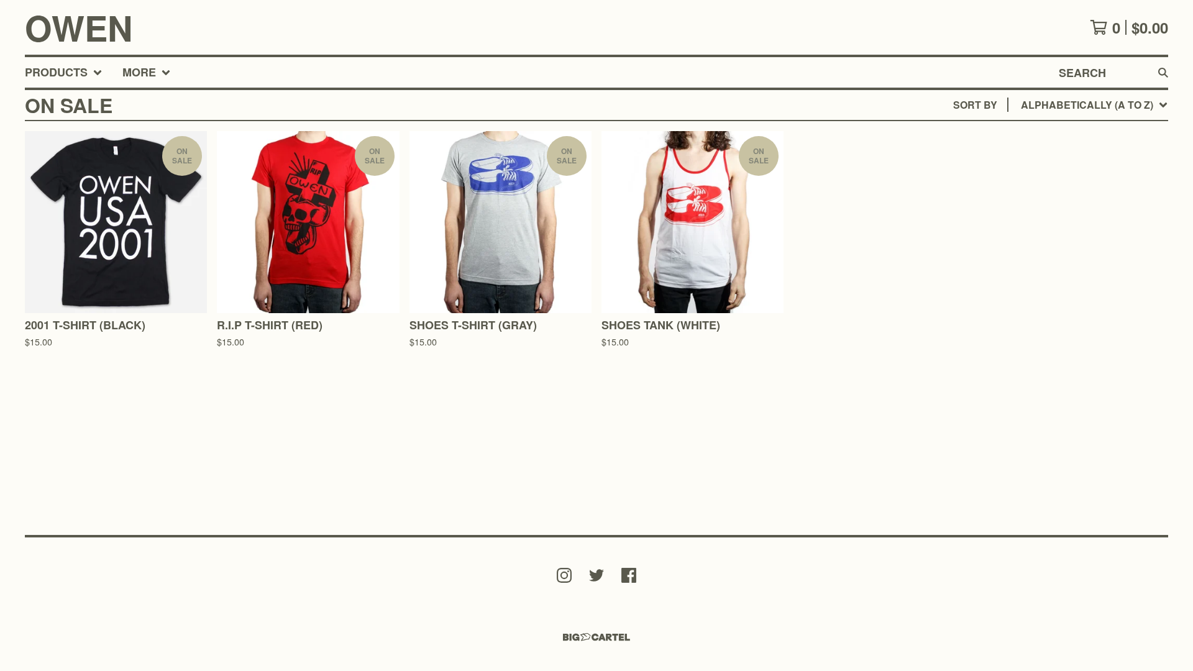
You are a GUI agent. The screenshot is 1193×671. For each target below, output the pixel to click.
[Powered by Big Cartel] (596, 637)
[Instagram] (564, 575)
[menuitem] (64, 72)
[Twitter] (596, 575)
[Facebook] (629, 575)
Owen (78, 27)
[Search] (1163, 72)
